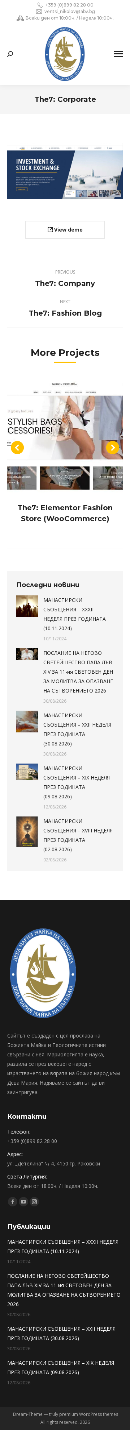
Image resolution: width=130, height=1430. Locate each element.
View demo (68, 229)
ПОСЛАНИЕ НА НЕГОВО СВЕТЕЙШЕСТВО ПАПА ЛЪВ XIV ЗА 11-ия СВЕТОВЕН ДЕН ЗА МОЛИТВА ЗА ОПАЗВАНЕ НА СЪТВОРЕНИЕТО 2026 (78, 671)
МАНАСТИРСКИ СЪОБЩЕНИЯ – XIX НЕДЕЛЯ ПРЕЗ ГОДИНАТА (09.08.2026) (76, 782)
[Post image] (65, 435)
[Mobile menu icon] (118, 54)
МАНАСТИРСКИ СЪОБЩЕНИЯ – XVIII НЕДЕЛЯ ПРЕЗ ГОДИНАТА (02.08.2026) (78, 835)
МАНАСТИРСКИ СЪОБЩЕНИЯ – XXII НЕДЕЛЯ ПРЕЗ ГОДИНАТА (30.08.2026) (77, 729)
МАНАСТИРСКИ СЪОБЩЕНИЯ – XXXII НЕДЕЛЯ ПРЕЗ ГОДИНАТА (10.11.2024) (74, 614)
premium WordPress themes (88, 1414)
